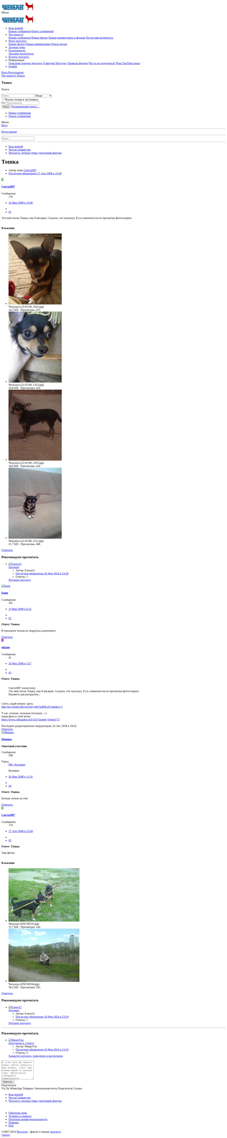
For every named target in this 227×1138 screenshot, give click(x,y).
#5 (10, 840)
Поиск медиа (59, 44)
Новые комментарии (38, 44)
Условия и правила (20, 1116)
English (13, 66)
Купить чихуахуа (19, 56)
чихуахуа (55, 1131)
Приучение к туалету (21, 1043)
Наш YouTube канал (128, 63)
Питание (14, 567)
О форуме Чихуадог (55, 63)
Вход (4, 125)
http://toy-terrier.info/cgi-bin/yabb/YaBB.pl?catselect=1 (32, 706)
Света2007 (30, 170)
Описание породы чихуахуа (25, 63)
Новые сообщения (20, 31)
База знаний (16, 28)
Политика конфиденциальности (28, 1119)
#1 (10, 211)
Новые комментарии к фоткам (66, 37)
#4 (10, 785)
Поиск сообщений (42, 31)
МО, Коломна (17, 764)
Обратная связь (18, 1112)
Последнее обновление (35, 173)
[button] (5, 12)
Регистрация (9, 131)
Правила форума (78, 63)
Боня (4, 592)
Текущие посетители (21, 53)
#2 (10, 618)
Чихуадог (22, 1131)
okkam (5, 647)
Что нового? (16, 34)
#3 (10, 672)
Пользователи (17, 50)
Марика (6, 739)
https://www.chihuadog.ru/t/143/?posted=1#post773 (30, 719)
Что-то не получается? (101, 63)
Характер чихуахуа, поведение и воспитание (36, 1055)
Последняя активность (99, 37)
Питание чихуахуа (20, 579)
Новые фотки (39, 37)
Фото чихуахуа (17, 40)
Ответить (7, 550)
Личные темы (17, 47)
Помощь (14, 1122)
